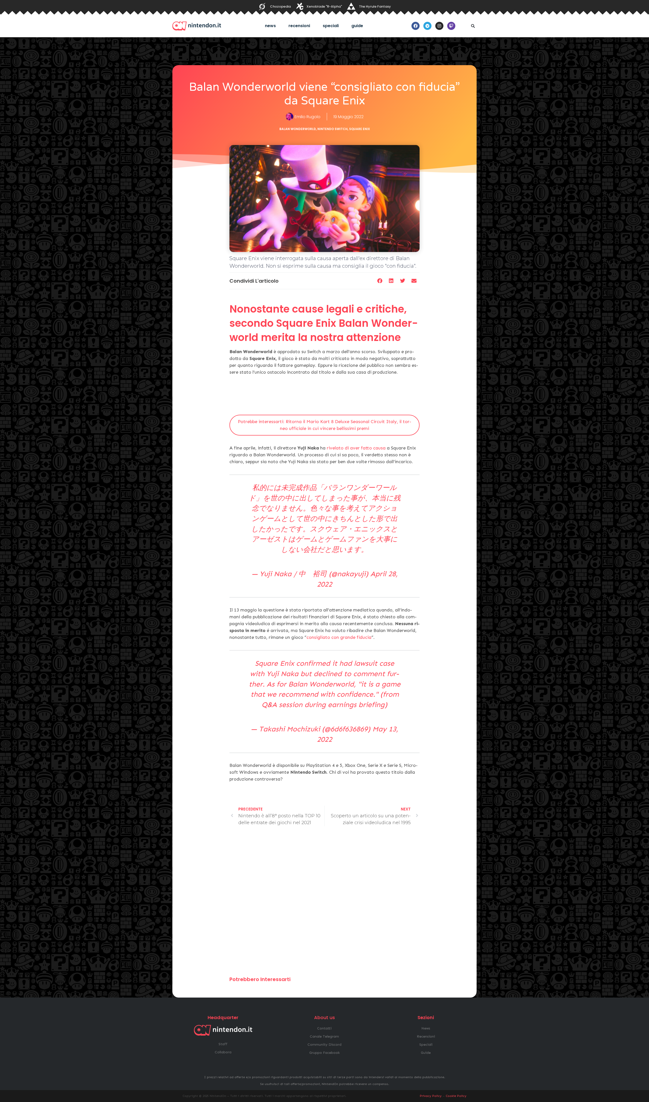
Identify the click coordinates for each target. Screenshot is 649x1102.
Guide (357, 26)
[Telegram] (427, 26)
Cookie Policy (456, 1096)
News (270, 26)
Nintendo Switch (332, 129)
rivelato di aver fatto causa (356, 448)
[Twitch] (451, 26)
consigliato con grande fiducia (339, 637)
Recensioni (299, 26)
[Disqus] (324, 903)
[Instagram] (439, 26)
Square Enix (359, 129)
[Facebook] (415, 26)
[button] (473, 26)
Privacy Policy (431, 1096)
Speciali (331, 26)
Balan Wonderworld (297, 129)
